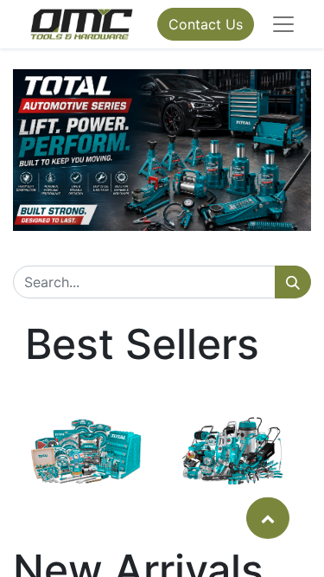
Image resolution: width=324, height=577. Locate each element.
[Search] (293, 282)
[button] (267, 517)
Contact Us (205, 24)
